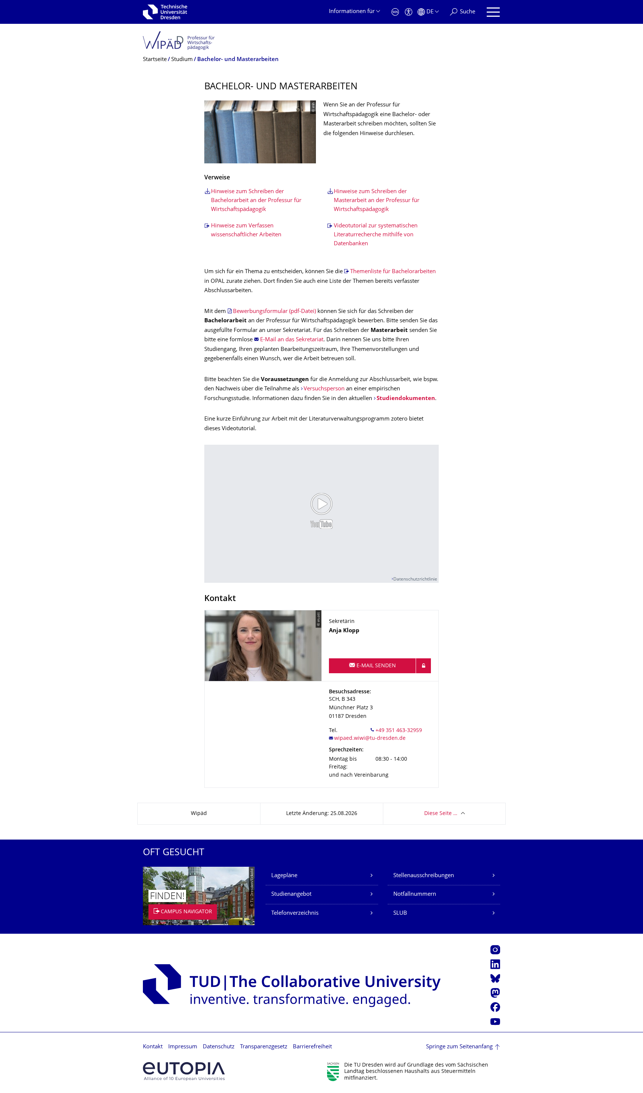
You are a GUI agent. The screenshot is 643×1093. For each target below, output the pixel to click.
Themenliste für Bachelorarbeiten (393, 272)
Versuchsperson (324, 389)
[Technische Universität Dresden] (165, 12)
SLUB (400, 913)
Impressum (182, 1047)
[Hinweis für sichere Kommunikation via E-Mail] (423, 665)
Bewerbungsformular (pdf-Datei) (274, 311)
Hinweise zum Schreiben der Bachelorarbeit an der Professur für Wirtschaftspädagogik (256, 200)
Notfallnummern (414, 894)
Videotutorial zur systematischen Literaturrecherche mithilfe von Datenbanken (376, 235)
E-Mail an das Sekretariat (291, 340)
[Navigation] (493, 12)
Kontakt (153, 1047)
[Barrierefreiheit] (408, 12)
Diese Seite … (440, 813)
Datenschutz (218, 1047)
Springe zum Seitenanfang (459, 1047)
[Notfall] (395, 12)
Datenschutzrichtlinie (415, 580)
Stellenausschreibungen (423, 876)
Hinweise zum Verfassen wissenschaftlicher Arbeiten (246, 230)
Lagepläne (284, 876)
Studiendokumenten (406, 399)
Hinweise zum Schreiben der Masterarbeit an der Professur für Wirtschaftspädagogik (376, 200)
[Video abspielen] (321, 510)
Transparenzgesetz (263, 1047)
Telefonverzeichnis (295, 913)
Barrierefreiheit (312, 1047)
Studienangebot (291, 894)
